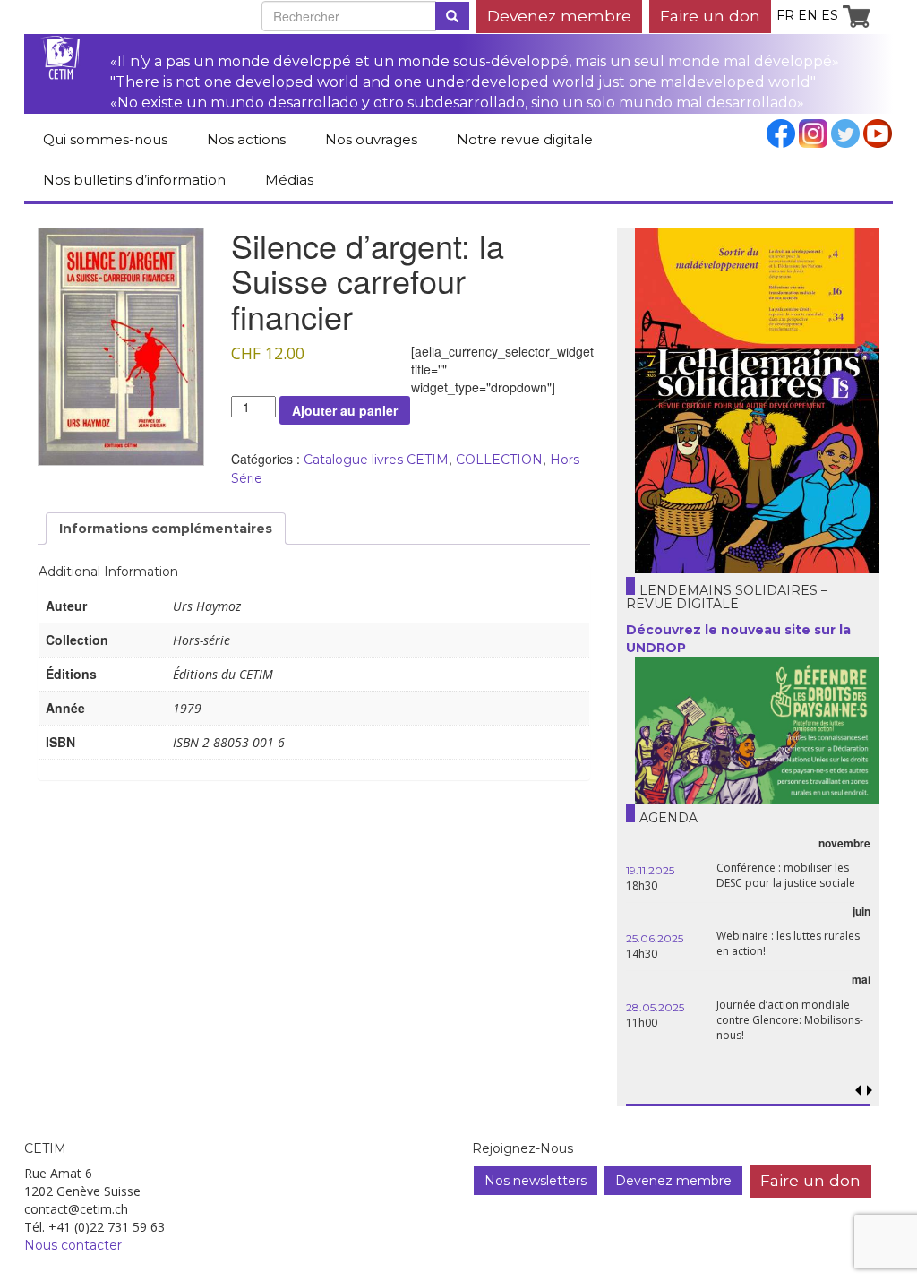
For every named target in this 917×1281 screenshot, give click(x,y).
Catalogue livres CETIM (376, 459)
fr (785, 15)
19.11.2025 (650, 870)
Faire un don (710, 15)
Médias (289, 179)
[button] (870, 1090)
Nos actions (246, 139)
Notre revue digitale (525, 139)
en (808, 15)
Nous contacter (73, 1245)
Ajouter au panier (345, 410)
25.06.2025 (654, 938)
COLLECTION (499, 459)
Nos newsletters (535, 1181)
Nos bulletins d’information (134, 179)
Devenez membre (559, 15)
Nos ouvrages (371, 139)
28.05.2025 (655, 1007)
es (829, 15)
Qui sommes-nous (105, 139)
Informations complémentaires (165, 528)
